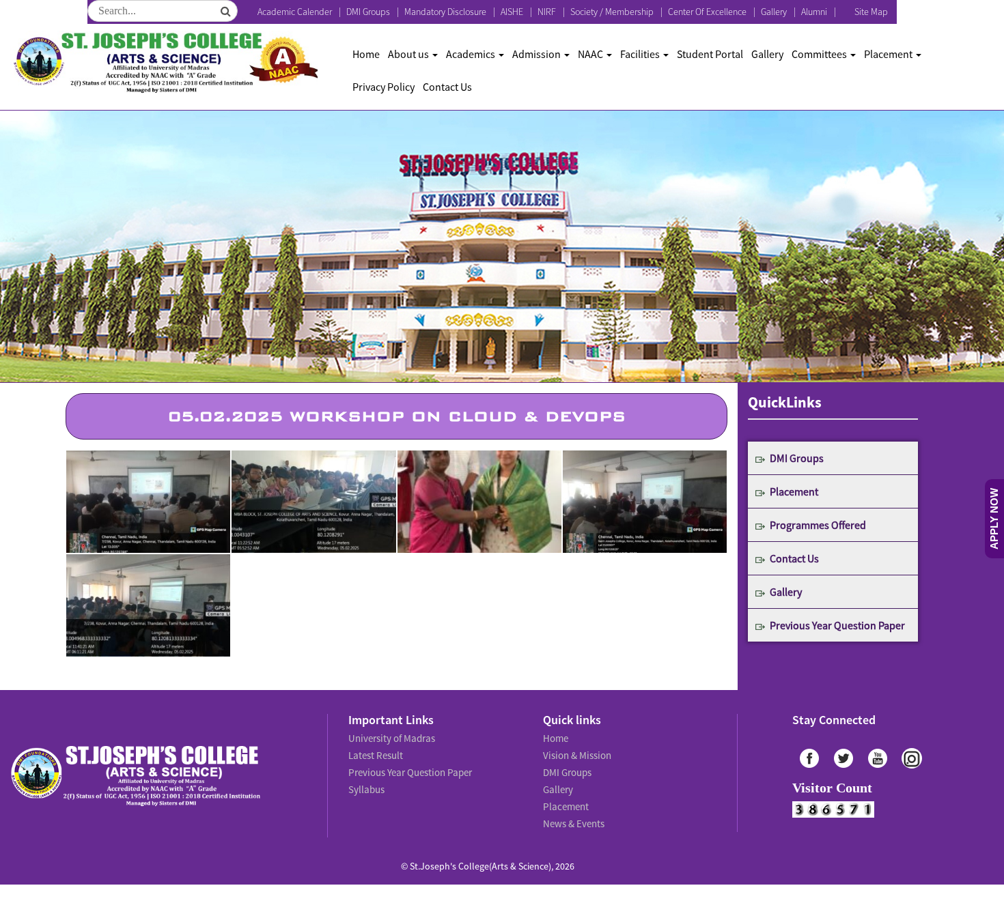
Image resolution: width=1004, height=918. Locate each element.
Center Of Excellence (707, 11)
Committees (820, 54)
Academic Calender (294, 11)
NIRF (547, 11)
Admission (537, 54)
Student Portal (710, 54)
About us (409, 54)
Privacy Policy (383, 87)
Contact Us (447, 87)
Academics (471, 54)
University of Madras (389, 737)
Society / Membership (612, 11)
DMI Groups (368, 11)
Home (366, 54)
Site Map (871, 11)
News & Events (572, 812)
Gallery (774, 11)
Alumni (814, 11)
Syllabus (365, 782)
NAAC (591, 54)
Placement (889, 54)
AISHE (512, 11)
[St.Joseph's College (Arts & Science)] (164, 62)
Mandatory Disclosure (445, 11)
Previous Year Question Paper (837, 625)
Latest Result (375, 752)
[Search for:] (162, 11)
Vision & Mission (575, 752)
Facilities (641, 54)
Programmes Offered (818, 525)
